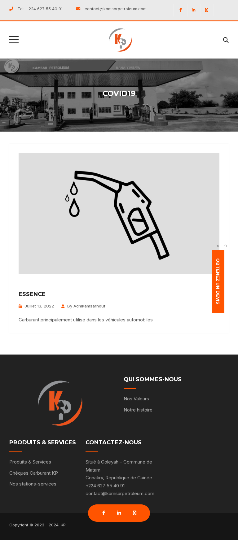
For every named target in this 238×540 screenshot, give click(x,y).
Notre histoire (138, 410)
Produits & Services (30, 462)
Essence (32, 294)
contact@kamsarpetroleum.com (116, 8)
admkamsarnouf (89, 305)
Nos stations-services (32, 484)
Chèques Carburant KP (33, 473)
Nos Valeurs (136, 399)
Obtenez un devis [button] (218, 281)
